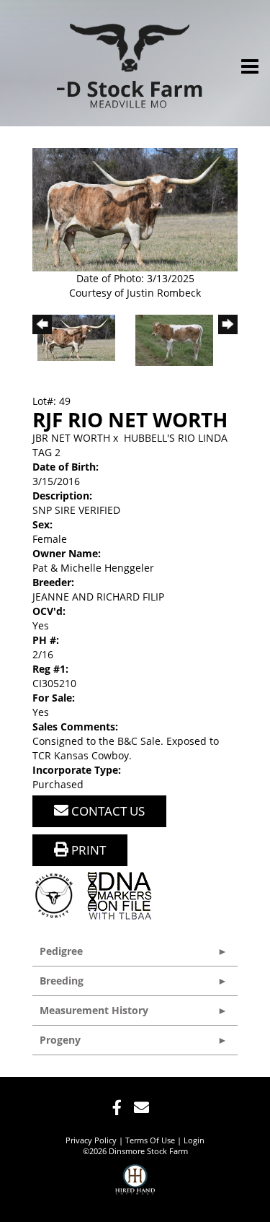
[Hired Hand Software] (135, 1186)
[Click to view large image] (135, 208)
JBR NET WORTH (71, 438)
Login (194, 1140)
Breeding (62, 980)
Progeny (60, 1040)
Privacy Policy (91, 1140)
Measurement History (94, 1010)
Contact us (106, 811)
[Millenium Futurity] (57, 895)
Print (87, 850)
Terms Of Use (150, 1140)
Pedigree (61, 951)
